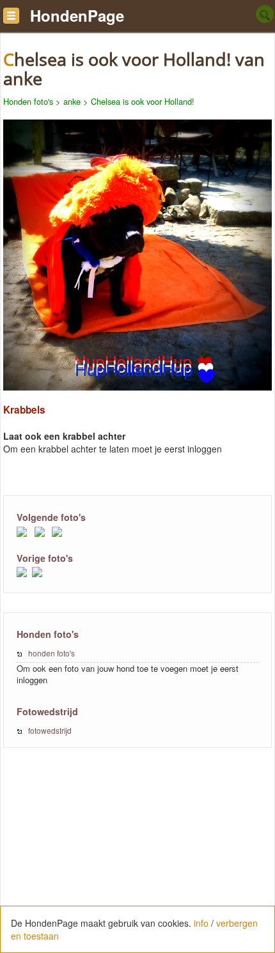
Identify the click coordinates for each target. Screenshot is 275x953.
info (201, 923)
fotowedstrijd (50, 730)
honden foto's (51, 652)
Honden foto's (28, 101)
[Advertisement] (137, 857)
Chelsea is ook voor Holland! (142, 101)
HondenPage (77, 15)
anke (72, 101)
